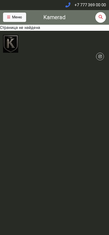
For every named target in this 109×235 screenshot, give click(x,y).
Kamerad (54, 17)
